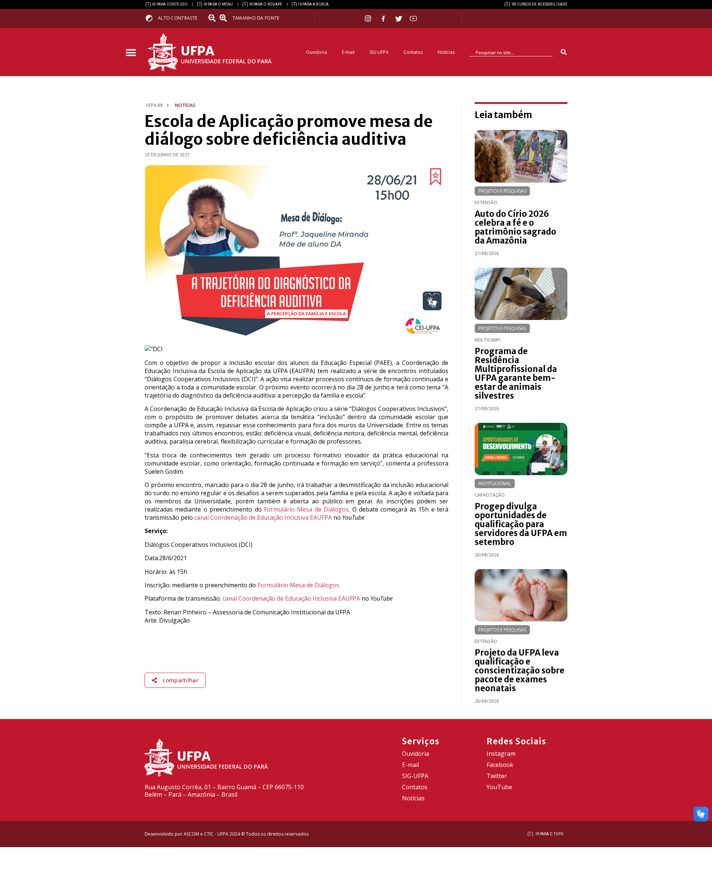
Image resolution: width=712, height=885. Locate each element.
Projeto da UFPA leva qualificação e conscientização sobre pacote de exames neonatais (519, 670)
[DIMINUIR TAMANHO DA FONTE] (212, 18)
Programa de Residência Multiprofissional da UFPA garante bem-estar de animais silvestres (516, 373)
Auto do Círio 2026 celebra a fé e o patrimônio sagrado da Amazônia (515, 227)
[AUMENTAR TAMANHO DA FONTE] (225, 18)
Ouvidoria (316, 52)
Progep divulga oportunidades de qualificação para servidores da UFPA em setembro (521, 524)
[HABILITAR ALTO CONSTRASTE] (151, 18)
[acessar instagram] (368, 18)
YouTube (499, 787)
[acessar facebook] (384, 18)
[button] (130, 53)
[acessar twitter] (398, 18)
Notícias (446, 52)
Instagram (501, 754)
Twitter (497, 776)
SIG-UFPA (379, 52)
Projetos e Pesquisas (502, 191)
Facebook (500, 765)
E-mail (348, 52)
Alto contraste (177, 18)
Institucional (494, 483)
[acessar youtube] (413, 18)
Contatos (413, 52)
